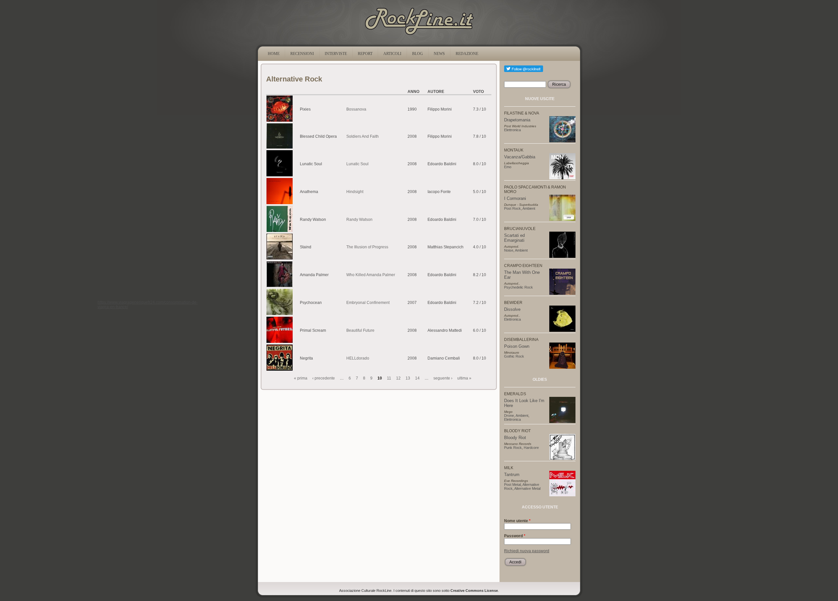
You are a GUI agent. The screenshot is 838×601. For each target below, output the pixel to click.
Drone (509, 415)
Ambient (528, 208)
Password (514, 536)
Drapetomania (517, 119)
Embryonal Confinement (368, 302)
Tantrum (511, 474)
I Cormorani (515, 198)
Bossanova (356, 109)
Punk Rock (513, 448)
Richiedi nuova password (526, 551)
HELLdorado (357, 358)
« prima (300, 378)
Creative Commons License (474, 590)
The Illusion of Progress (367, 247)
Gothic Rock (514, 356)
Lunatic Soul (357, 164)
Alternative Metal (527, 488)
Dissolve (512, 309)
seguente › (442, 378)
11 (389, 378)
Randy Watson (359, 219)
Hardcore (531, 448)
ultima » (464, 378)
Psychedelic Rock (518, 287)
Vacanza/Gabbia (519, 156)
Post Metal (512, 484)
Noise (508, 250)
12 (398, 378)
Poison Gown (516, 346)
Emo (507, 167)
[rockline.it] (419, 35)
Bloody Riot (515, 437)
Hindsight (354, 191)
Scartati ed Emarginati (514, 238)
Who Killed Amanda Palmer (370, 275)
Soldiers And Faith (362, 136)
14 (417, 378)
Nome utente (517, 521)
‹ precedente (323, 378)
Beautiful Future (360, 330)
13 (408, 378)
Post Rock (512, 208)
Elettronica (512, 130)
